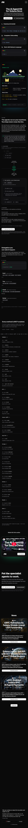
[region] (14, 83)
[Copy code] (25, 27)
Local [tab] (5, 182)
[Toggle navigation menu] (26, 2)
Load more (14, 705)
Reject (8, 821)
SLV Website (21, 554)
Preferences (14, 824)
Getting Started (8, 18)
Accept (20, 821)
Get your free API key (9, 229)
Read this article (14, 642)
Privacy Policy (5, 818)
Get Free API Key (20, 18)
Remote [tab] (9, 182)
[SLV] (3, 2)
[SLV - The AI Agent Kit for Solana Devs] (5, 554)
